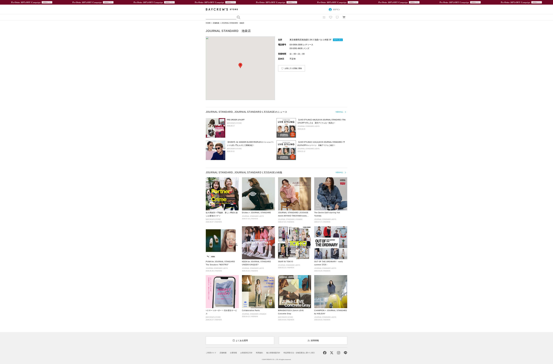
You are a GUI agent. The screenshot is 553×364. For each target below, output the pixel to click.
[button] (240, 65)
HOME (208, 23)
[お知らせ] (337, 17)
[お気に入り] (330, 17)
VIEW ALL (339, 112)
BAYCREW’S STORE (224, 9)
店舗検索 (216, 23)
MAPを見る (338, 40)
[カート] (344, 17)
